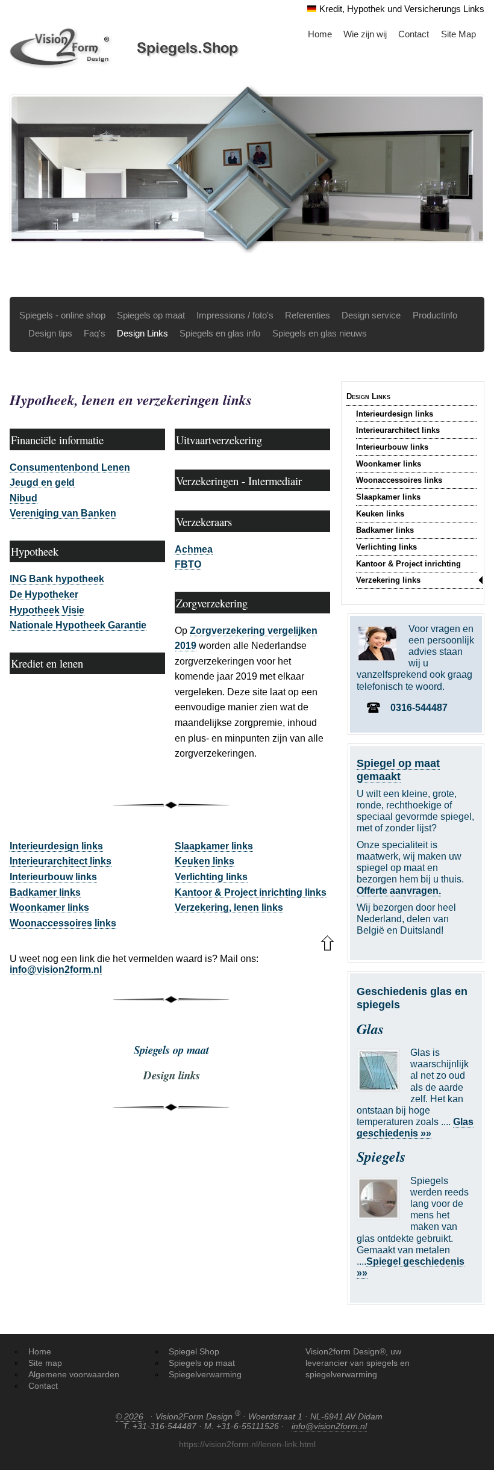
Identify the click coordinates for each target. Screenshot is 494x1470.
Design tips (50, 333)
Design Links (142, 333)
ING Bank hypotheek (57, 579)
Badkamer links (385, 530)
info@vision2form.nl (56, 969)
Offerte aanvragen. (399, 890)
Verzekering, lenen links (229, 907)
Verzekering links (388, 580)
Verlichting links (386, 546)
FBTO (188, 564)
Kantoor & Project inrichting (408, 563)
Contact (413, 34)
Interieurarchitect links (398, 430)
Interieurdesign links (394, 413)
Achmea (194, 549)
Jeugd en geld (42, 482)
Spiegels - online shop (62, 315)
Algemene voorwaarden (73, 1374)
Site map (45, 1363)
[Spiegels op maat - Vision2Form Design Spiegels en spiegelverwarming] (126, 47)
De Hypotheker (44, 594)
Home (320, 34)
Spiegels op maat (151, 315)
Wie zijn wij (365, 34)
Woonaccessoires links (399, 480)
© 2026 (129, 1416)
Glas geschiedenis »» (415, 1127)
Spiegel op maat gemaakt (398, 770)
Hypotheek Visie (47, 610)
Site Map (458, 34)
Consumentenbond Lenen (70, 467)
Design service (371, 315)
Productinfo (435, 315)
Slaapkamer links (388, 496)
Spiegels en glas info (220, 333)
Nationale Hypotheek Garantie (78, 625)
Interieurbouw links (392, 446)
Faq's (94, 333)
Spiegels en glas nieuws (319, 333)
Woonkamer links (388, 463)
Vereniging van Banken (63, 513)
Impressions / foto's (235, 315)
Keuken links (380, 513)
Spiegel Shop (194, 1351)
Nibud (23, 498)
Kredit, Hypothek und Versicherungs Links (401, 9)
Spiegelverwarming (205, 1374)
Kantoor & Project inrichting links (251, 892)
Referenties (307, 315)
